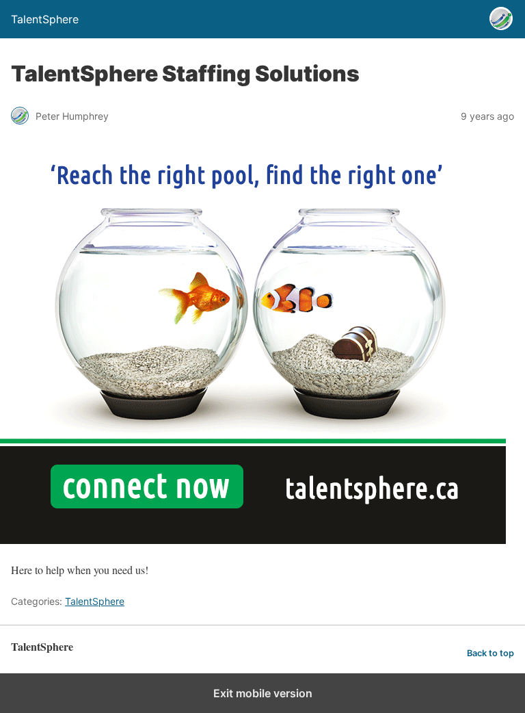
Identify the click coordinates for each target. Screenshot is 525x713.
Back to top (490, 653)
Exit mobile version (262, 693)
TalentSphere (94, 601)
